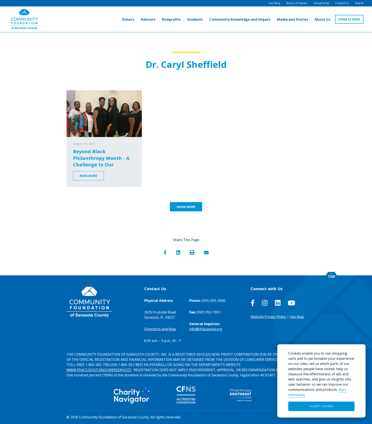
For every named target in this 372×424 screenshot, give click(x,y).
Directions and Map (160, 329)
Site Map (297, 316)
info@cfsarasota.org (205, 329)
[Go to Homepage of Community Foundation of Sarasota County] (24, 19)
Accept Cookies (321, 406)
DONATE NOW (349, 19)
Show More (186, 207)
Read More (88, 176)
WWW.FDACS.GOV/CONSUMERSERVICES (99, 370)
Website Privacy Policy (268, 316)
